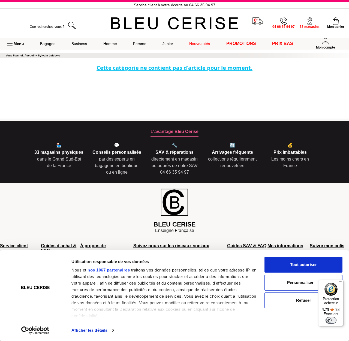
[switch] (331, 320)
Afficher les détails (89, 330)
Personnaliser (300, 282)
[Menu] (340, 283)
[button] (15, 44)
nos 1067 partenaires (109, 270)
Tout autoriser (303, 264)
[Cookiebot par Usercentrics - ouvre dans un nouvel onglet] (35, 330)
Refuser (303, 300)
